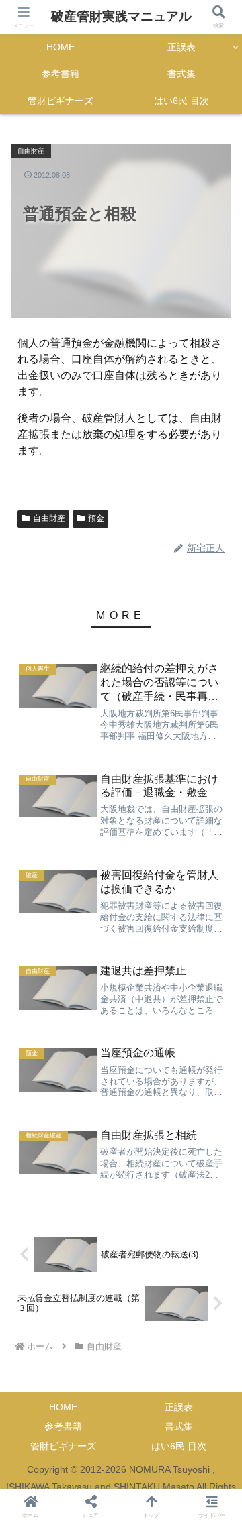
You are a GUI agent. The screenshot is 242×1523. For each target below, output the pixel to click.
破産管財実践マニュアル (121, 16)
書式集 (179, 1426)
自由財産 (49, 518)
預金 (96, 518)
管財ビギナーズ (63, 1446)
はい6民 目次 (178, 1446)
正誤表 (179, 1407)
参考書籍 (63, 1426)
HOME (63, 1407)
